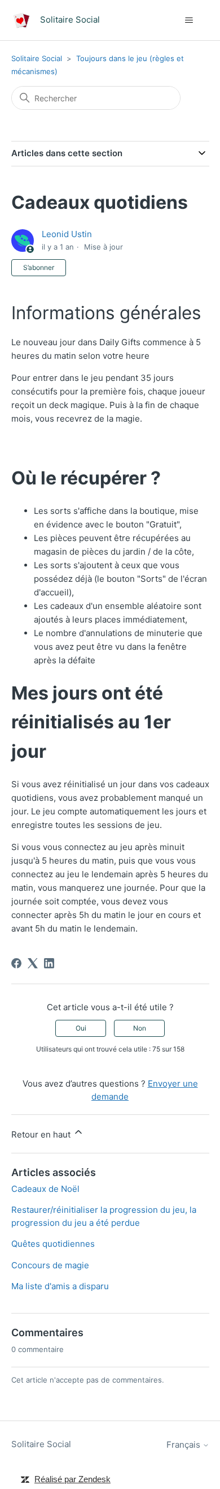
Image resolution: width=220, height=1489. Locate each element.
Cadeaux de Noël (45, 1188)
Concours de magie (50, 1265)
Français (184, 1444)
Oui (81, 1028)
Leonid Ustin (67, 234)
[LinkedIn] (49, 963)
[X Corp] (33, 963)
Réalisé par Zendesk (72, 1479)
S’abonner (38, 267)
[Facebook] (16, 963)
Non (139, 1028)
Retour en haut (42, 1134)
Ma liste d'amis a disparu (60, 1286)
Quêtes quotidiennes (53, 1243)
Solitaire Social (36, 58)
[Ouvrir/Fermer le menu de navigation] (189, 20)
